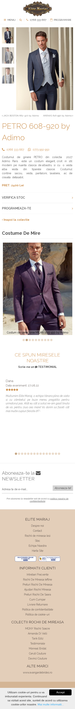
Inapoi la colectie (16, 219)
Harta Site (37, 550)
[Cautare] (20, 19)
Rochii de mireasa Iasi (37, 535)
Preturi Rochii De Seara (37, 594)
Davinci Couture (37, 658)
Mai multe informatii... (51, 704)
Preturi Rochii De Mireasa (37, 584)
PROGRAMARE (62, 19)
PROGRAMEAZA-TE (16, 208)
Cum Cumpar (37, 599)
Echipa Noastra (38, 545)
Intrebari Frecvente (37, 574)
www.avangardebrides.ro (37, 672)
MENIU (11, 19)
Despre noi (37, 525)
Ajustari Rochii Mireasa (37, 589)
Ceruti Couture (37, 653)
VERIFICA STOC (13, 197)
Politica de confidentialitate (37, 609)
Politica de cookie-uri (37, 614)
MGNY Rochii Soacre (37, 628)
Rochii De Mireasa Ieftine (37, 579)
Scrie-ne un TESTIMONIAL (37, 366)
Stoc (37, 540)
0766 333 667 (37, 19)
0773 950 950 (41, 149)
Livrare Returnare (37, 604)
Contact (37, 530)
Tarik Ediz (37, 638)
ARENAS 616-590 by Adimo (57, 115)
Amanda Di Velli (37, 633)
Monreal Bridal (37, 648)
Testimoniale (37, 643)
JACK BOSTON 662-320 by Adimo (21, 115)
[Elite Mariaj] (37, 8)
